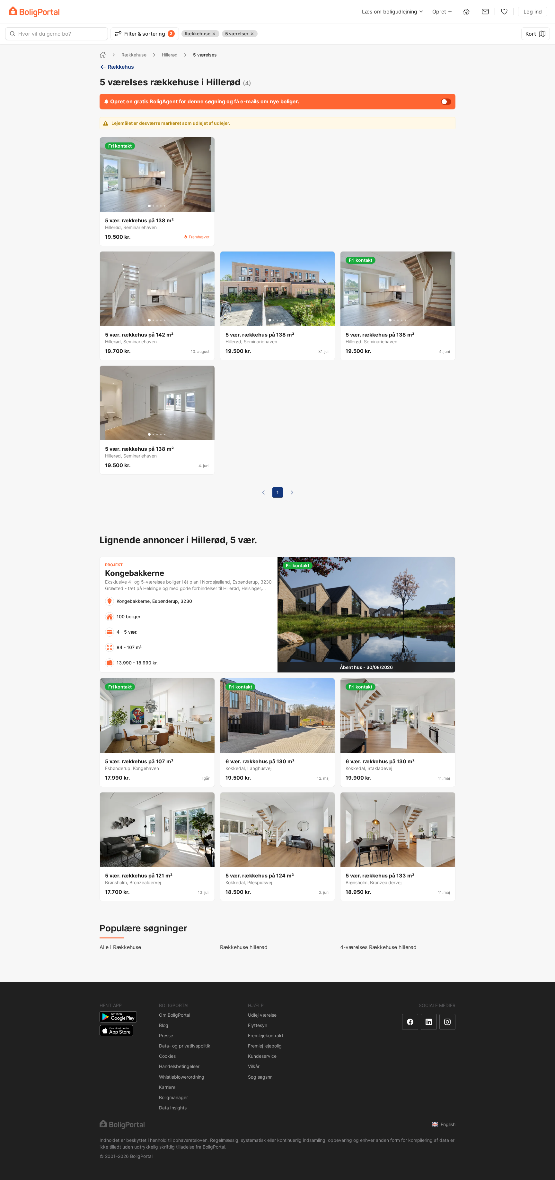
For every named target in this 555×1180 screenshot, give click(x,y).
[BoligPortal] (34, 11)
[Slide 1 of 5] (149, 206)
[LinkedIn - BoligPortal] (429, 1022)
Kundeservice (262, 1056)
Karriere (167, 1087)
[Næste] (292, 492)
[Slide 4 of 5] (161, 206)
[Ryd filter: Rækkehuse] (214, 33)
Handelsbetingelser (179, 1066)
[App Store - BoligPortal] (116, 1030)
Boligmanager (173, 1097)
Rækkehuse (133, 54)
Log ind (533, 11)
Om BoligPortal (174, 1015)
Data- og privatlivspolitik (184, 1045)
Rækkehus (121, 67)
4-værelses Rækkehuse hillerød (378, 947)
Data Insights (173, 1107)
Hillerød (170, 54)
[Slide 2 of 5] (153, 206)
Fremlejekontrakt (265, 1035)
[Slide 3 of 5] (157, 206)
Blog (163, 1025)
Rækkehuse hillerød (244, 947)
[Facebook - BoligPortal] (410, 1022)
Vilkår (254, 1066)
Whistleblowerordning (181, 1077)
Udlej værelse (262, 1015)
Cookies (167, 1056)
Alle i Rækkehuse (120, 947)
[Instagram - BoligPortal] (447, 1022)
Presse (166, 1035)
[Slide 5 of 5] (165, 206)
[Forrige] (263, 492)
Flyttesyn (257, 1025)
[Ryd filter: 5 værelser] (252, 33)
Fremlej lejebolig (265, 1045)
